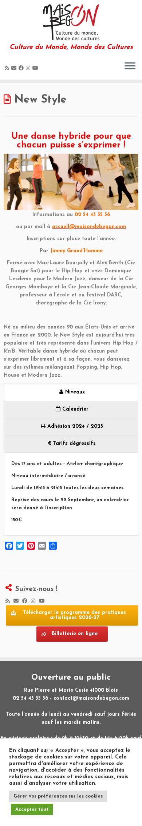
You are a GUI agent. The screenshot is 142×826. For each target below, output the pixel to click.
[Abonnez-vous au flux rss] (8, 68)
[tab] (71, 392)
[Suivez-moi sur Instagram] (29, 68)
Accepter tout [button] (31, 809)
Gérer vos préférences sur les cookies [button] (58, 796)
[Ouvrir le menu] (130, 66)
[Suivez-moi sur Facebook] (22, 68)
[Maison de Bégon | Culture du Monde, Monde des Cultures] (71, 22)
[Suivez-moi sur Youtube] (36, 68)
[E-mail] (15, 68)
